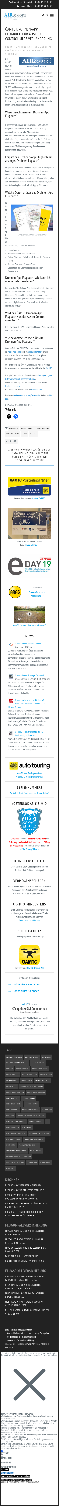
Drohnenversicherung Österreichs (26, 395)
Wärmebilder (32, 1162)
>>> (24, 984)
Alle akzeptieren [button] (7, 1473)
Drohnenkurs (11, 1086)
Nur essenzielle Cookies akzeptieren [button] (15, 1476)
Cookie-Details (7, 1482)
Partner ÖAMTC (38, 498)
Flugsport (10, 1115)
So (11, 793)
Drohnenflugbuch (28, 428)
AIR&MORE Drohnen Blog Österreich (29, 449)
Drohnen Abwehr (22, 1069)
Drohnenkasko (26, 1080)
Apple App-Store (14, 351)
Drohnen (18, 453)
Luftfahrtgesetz (12, 1127)
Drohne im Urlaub (37, 1063)
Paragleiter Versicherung (28, 1145)
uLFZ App (33, 434)
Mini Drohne (27, 1127)
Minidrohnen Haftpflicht (16, 1133)
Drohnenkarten (43, 428)
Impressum (11, 1340)
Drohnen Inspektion (29, 1074)
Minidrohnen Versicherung (39, 1133)
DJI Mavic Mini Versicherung (16, 1063)
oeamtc (24, 434)
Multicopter (11, 1145)
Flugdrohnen (47, 1110)
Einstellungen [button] (39, 1439)
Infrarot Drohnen (36, 1121)
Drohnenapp (13, 428)
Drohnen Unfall (12, 1110)
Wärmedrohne (45, 1162)
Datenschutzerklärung (25, 1340)
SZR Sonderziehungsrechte (16, 1151)
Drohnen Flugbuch (12, 386)
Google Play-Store (35, 351)
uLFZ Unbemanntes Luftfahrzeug (18, 1156)
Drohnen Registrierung (36, 1092)
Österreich (10, 1168)
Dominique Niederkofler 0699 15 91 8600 (32, 2)
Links (7, 1329)
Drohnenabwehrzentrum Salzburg (28, 643)
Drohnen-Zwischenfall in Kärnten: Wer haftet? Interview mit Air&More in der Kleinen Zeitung (27, 704)
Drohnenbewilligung (40, 1069)
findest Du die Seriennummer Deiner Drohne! (30, 793)
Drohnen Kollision (42, 1080)
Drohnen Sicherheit (13, 1104)
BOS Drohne (46, 1057)
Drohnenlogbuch (12, 434)
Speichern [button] (5, 1469)
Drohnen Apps (36, 389)
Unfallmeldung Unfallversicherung (24, 1261)
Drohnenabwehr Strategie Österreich (29, 675)
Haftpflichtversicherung (16, 1121)
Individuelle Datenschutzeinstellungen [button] (16, 1480)
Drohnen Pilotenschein (15, 1092)
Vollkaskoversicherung (15, 1162)
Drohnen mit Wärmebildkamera (31, 1086)
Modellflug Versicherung (34, 1139)
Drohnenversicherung (30, 1110)
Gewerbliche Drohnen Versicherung (31, 1115)
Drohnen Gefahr (12, 1074)
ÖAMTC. (49, 368)
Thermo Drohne (36, 1151)
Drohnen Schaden (28, 1098)
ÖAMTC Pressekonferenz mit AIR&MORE (29, 625)
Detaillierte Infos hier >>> (29, 920)
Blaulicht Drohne (32, 1057)
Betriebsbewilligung (14, 1057)
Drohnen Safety (12, 1098)
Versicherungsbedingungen (21, 1329)
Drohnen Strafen (31, 1104)
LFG (47, 1121)
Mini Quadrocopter (13, 1139)
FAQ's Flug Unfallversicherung (21, 1256)
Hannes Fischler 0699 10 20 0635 (36, 6)
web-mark (31, 1343)
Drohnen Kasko (12, 1080)
